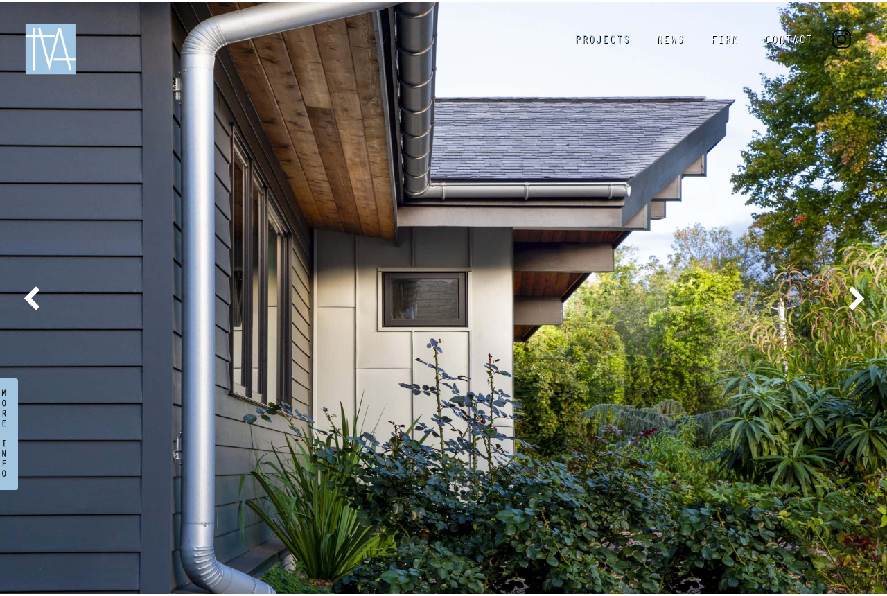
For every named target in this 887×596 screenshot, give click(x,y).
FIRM (724, 40)
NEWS (670, 40)
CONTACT (788, 40)
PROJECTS (602, 40)
